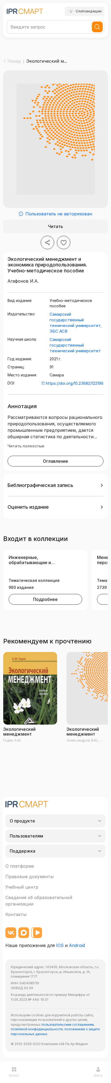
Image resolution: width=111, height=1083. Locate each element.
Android (77, 945)
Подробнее (45, 599)
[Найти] (97, 27)
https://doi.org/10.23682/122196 (74, 383)
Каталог (14, 1075)
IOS (60, 945)
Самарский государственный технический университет (75, 345)
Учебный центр (21, 887)
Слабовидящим (89, 11)
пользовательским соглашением (67, 1025)
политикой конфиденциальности (37, 1029)
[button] (55, 485)
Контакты (15, 914)
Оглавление (55, 461)
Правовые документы (29, 876)
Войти (98, 1075)
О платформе (19, 866)
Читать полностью (26, 446)
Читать (55, 226)
